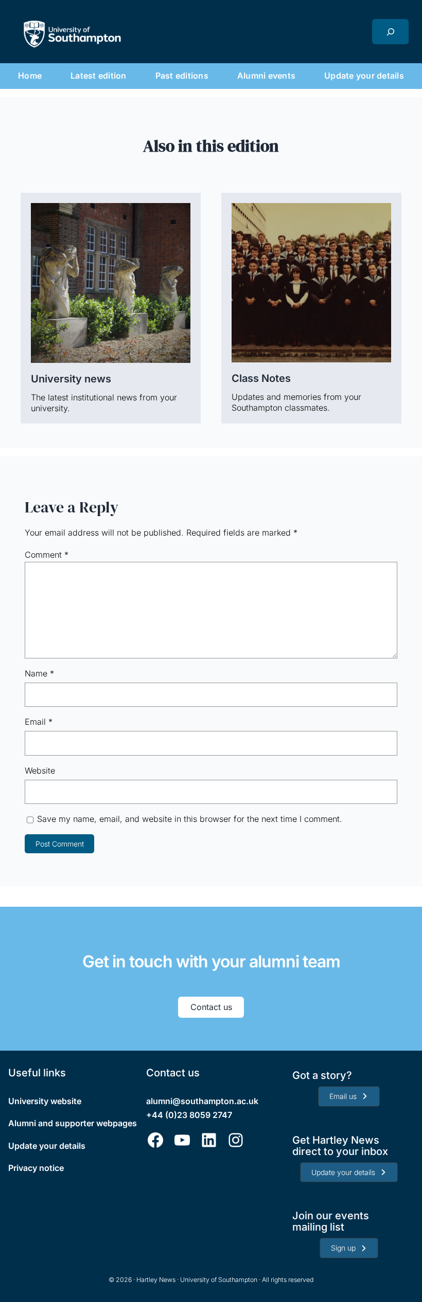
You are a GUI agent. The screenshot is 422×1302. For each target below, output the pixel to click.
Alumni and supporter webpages (72, 1123)
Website (40, 770)
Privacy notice (36, 1168)
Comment (46, 554)
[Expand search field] (390, 31)
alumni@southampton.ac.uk (202, 1101)
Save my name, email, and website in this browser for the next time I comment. (189, 819)
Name (39, 673)
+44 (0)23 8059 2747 (189, 1115)
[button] (348, 1096)
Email (38, 722)
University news (71, 379)
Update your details (46, 1146)
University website (44, 1101)
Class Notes (261, 378)
